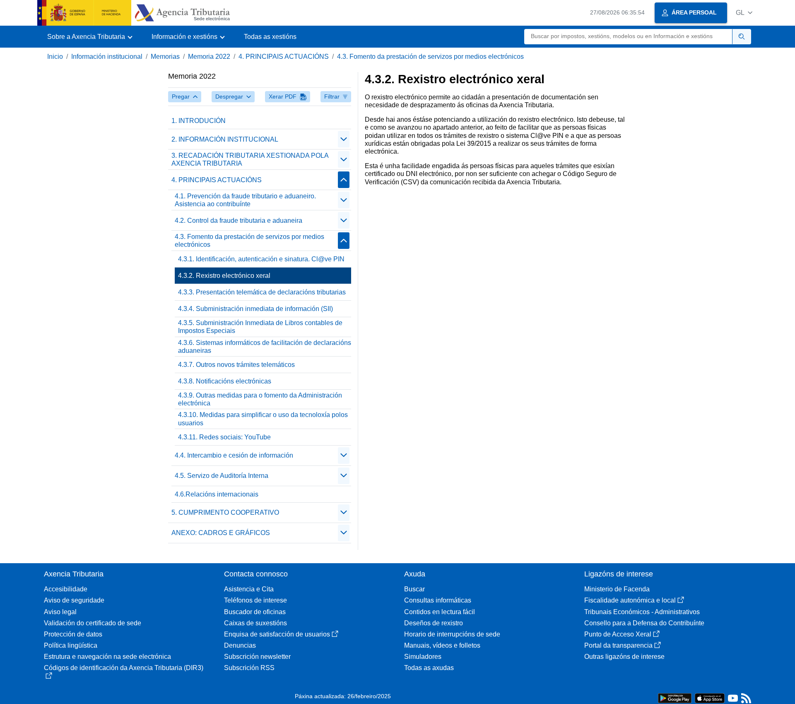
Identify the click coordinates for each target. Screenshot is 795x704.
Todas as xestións (270, 36)
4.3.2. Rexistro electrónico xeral (224, 275)
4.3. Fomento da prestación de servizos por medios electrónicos (430, 56)
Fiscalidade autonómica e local (630, 600)
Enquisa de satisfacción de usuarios (277, 634)
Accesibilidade (65, 589)
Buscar (414, 589)
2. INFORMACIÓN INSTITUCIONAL (224, 139)
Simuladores (422, 656)
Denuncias (240, 645)
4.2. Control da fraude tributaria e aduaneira (238, 220)
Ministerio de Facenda (617, 589)
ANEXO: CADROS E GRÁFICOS (220, 532)
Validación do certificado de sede (92, 623)
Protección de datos (73, 634)
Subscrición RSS (249, 667)
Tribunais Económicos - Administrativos (642, 611)
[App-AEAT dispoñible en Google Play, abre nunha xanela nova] (674, 697)
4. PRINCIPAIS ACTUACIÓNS (283, 56)
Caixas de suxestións (255, 623)
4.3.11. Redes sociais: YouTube (224, 437)
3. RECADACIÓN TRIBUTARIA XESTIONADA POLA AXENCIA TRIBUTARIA (249, 159)
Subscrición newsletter (257, 656)
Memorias (165, 56)
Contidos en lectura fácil (439, 611)
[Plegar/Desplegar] (343, 139)
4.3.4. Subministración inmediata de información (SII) (255, 308)
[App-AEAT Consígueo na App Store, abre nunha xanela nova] (710, 697)
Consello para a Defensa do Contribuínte (644, 623)
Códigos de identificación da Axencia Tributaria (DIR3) (123, 667)
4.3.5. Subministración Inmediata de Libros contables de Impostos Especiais (260, 326)
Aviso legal (60, 611)
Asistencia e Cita (249, 589)
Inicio (55, 56)
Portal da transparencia (618, 645)
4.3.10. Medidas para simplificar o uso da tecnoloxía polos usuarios (263, 418)
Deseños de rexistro (433, 623)
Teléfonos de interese (255, 600)
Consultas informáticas (437, 600)
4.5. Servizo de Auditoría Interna (221, 475)
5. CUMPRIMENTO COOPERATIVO (225, 512)
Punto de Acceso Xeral (617, 634)
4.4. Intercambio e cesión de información (234, 455)
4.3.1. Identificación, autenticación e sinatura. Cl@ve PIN (261, 259)
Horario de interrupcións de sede (452, 634)
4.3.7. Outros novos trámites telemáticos (236, 364)
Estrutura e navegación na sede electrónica (107, 656)
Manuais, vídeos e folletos (442, 645)
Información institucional (106, 56)
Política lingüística (70, 645)
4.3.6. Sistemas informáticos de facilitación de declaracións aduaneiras (264, 346)
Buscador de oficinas (255, 611)
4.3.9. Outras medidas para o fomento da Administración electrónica (260, 399)
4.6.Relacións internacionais (216, 494)
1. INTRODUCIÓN (198, 120)
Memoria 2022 (209, 56)
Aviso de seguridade (74, 600)
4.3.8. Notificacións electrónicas (224, 381)
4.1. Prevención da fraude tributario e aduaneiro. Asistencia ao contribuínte (245, 200)
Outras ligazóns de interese (624, 656)
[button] (744, 12)
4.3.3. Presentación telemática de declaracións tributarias (262, 292)
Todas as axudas (429, 667)
